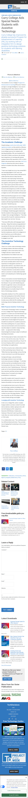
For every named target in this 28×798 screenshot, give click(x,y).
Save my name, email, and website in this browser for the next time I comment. (13, 597)
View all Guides (13, 750)
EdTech (24, 475)
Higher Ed (3, 477)
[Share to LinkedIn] (11, 470)
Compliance (4, 15)
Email (3, 581)
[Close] (26, 777)
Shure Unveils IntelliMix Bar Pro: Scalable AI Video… (5, 507)
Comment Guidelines (13, 714)
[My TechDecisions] (14, 8)
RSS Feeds (13, 716)
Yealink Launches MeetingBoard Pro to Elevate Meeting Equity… (15, 507)
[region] (14, 786)
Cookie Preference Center (14, 790)
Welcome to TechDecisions (13, 709)
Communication (18, 475)
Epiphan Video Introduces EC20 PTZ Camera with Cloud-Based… (14, 493)
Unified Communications (14, 15)
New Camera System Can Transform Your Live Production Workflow (17, 638)
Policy (19, 477)
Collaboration (11, 475)
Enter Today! (14, 771)
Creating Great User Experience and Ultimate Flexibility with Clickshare (17, 652)
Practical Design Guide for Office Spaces (17, 519)
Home (13, 707)
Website (3, 588)
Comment (4, 549)
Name (3, 574)
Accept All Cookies (14, 795)
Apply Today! (7, 679)
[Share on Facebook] (3, 470)
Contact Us (13, 712)
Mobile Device (14, 477)
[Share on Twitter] (7, 470)
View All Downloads (6, 665)
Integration (8, 477)
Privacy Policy (14, 787)
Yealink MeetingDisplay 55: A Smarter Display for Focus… (5, 493)
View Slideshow (14, 80)
